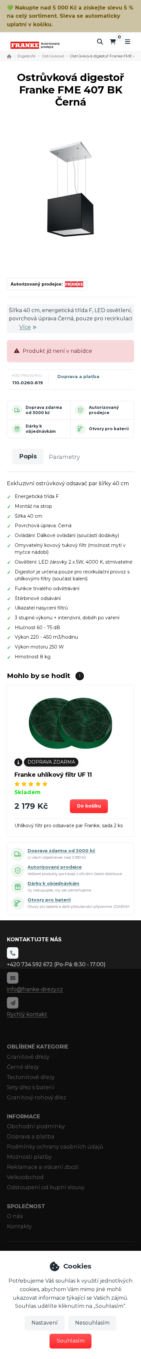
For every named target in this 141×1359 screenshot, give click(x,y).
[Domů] (35, 45)
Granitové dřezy (28, 1057)
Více (25, 327)
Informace (23, 1116)
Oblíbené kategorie (37, 1047)
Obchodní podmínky (36, 1126)
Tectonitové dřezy (30, 1077)
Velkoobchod (25, 1177)
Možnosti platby (29, 1157)
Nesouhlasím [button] (92, 1323)
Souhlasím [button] (71, 1341)
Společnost (26, 1206)
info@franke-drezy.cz (35, 989)
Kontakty (19, 1226)
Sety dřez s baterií (30, 1087)
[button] (89, 806)
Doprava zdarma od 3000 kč (44, 410)
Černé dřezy (23, 1067)
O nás (15, 1216)
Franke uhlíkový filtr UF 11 (53, 774)
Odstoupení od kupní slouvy (45, 1187)
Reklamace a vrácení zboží (43, 1167)
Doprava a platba (78, 376)
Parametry (64, 457)
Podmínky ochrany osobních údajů (55, 1147)
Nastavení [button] (44, 1323)
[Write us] (12, 1002)
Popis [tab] (28, 456)
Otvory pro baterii (109, 428)
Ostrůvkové (53, 55)
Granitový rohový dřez (36, 1097)
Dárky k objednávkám (41, 429)
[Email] (12, 977)
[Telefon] (12, 952)
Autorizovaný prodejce (104, 410)
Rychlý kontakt (27, 1014)
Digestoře (26, 55)
